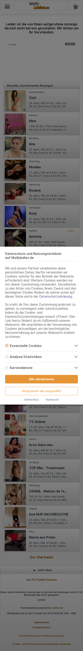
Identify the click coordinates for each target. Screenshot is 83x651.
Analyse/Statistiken (26, 357)
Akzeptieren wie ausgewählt (41, 391)
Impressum (52, 399)
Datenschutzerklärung (55, 296)
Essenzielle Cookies (26, 346)
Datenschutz (31, 399)
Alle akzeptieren (41, 379)
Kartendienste (21, 368)
